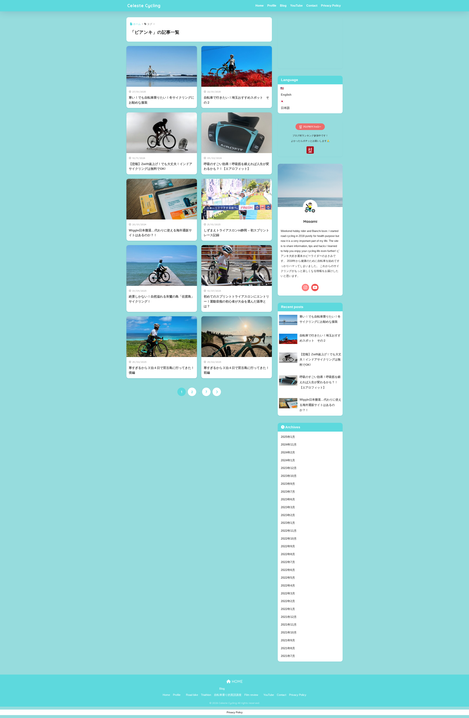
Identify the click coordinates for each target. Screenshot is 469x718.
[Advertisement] (310, 43)
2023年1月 (288, 522)
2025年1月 (288, 436)
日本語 (285, 107)
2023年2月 (288, 515)
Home (259, 5)
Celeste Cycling (144, 5)
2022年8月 (288, 554)
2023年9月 (288, 483)
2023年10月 (289, 475)
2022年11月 (289, 530)
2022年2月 (288, 601)
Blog (283, 5)
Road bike (192, 694)
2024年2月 (288, 452)
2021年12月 (289, 616)
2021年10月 (289, 632)
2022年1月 (288, 609)
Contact (311, 5)
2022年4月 (288, 585)
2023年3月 (288, 507)
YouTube (296, 5)
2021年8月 (288, 648)
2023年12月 (289, 468)
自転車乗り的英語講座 (227, 694)
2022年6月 (288, 570)
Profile (271, 5)
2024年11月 (289, 444)
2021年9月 (288, 640)
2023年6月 (288, 499)
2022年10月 (289, 538)
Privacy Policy (331, 5)
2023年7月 (288, 491)
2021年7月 (288, 655)
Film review (251, 694)
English (286, 94)
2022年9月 (288, 546)
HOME (237, 681)
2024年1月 (288, 460)
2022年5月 (288, 577)
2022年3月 (288, 593)
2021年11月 (289, 624)
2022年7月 (288, 562)
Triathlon (206, 694)
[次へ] (217, 392)
